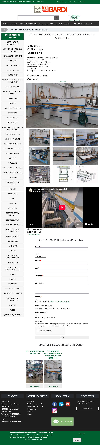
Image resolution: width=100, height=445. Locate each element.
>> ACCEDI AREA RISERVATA (74, 17)
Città (37, 268)
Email (38, 261)
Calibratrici (12, 75)
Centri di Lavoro (13, 87)
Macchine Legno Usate (30, 24)
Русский (76, 2)
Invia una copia (41, 312)
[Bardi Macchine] (50, 13)
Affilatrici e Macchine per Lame (12, 50)
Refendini (12, 203)
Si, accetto (82, 434)
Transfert (12, 284)
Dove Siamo (77, 24)
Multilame (12, 163)
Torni (12, 274)
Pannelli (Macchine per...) (12, 172)
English (59, 2)
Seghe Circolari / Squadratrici (12, 230)
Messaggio (39, 283)
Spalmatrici (12, 246)
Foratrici (12, 103)
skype (61, 404)
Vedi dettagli (34, 386)
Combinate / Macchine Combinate (12, 93)
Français (65, 2)
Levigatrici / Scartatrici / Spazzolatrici (12, 128)
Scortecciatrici (12, 220)
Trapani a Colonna (12, 289)
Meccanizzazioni (13, 153)
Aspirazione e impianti (12, 56)
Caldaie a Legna (12, 70)
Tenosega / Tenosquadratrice (12, 268)
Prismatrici (12, 194)
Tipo (37, 254)
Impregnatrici (12, 118)
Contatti (88, 24)
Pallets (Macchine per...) (12, 168)
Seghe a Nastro (12, 236)
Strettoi (12, 251)
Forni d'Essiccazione (12, 108)
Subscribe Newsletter (43, 306)
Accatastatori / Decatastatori (12, 43)
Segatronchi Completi (12, 225)
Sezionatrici (62, 82)
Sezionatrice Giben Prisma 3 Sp (35, 352)
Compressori (12, 98)
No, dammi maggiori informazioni (34, 439)
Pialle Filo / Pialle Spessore (12, 183)
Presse (12, 189)
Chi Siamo (14, 24)
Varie (12, 310)
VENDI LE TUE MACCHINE (60, 24)
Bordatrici (12, 61)
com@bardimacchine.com (11, 422)
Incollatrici (12, 122)
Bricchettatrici (12, 65)
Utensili (12, 305)
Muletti (12, 158)
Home (5, 24)
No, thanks (77, 440)
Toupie (12, 279)
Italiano (71, 2)
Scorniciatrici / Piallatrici (12, 214)
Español (82, 2)
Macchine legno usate (34, 404)
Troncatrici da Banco (12, 293)
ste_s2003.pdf (34, 234)
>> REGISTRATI (74, 20)
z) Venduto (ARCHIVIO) (12, 315)
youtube (68, 404)
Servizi (45, 24)
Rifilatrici (12, 208)
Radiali (12, 199)
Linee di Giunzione (12, 134)
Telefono (39, 276)
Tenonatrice (12, 263)
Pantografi (12, 177)
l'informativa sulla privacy (59, 301)
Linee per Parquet (12, 139)
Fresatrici (12, 113)
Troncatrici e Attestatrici (12, 299)
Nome (38, 246)
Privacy (38, 297)
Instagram (54, 410)
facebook (54, 404)
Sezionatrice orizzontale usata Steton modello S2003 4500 (53, 354)
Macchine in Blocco (12, 144)
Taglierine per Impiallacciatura (12, 257)
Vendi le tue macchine (34, 406)
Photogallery (31, 409)
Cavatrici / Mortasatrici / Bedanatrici (12, 81)
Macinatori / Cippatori (12, 149)
